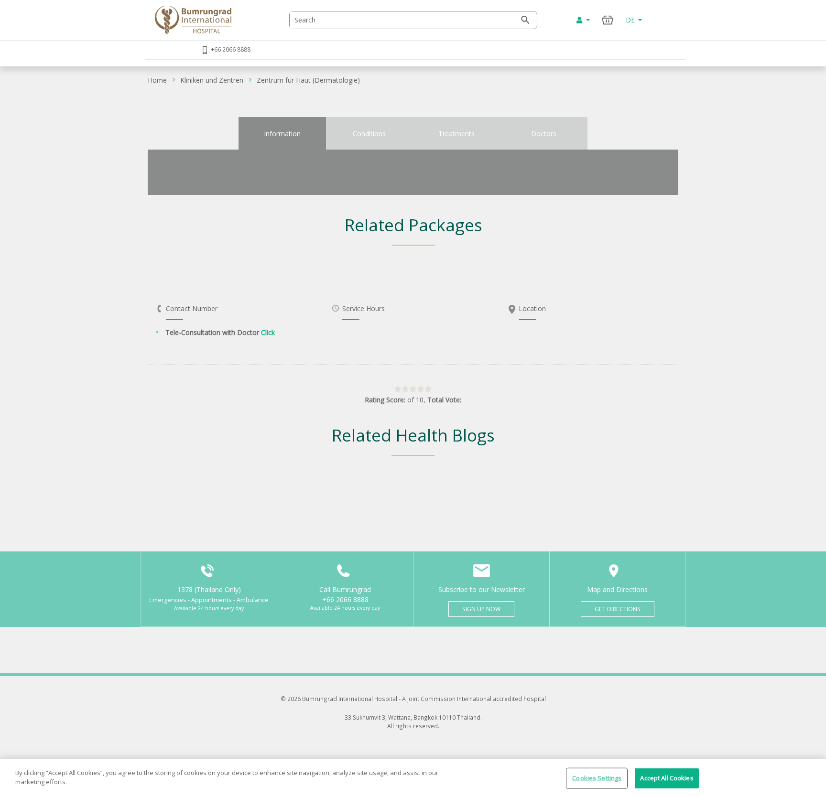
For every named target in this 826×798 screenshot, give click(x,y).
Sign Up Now (481, 609)
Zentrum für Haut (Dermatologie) (308, 80)
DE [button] (631, 19)
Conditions (369, 133)
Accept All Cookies (666, 778)
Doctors (543, 133)
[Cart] (608, 19)
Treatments (456, 133)
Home (157, 80)
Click (268, 332)
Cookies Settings (596, 778)
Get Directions (618, 609)
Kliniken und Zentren (211, 80)
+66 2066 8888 (230, 49)
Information (282, 133)
